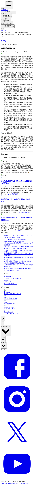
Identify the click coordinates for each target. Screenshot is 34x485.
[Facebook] (17, 382)
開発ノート (7, 280)
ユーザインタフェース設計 (12, 278)
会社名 (3, 337)
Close (2, 8)
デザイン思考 (8, 282)
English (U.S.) (5, 483)
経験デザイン (8, 276)
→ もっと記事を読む (12, 194)
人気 (2, 321)
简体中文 (17, 483)
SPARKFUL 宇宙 (5, 326)
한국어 (26, 483)
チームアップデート (10, 284)
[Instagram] (17, 415)
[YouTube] (17, 480)
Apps (2, 317)
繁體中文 (11, 483)
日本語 (22, 483)
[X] (17, 447)
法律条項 (3, 342)
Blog (3, 40)
